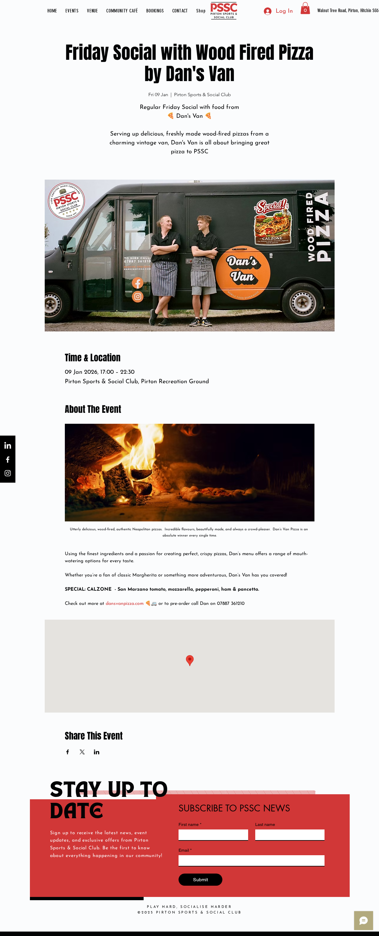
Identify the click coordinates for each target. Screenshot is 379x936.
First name (190, 824)
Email (185, 850)
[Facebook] (8, 459)
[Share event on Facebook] (67, 752)
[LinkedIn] (8, 446)
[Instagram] (8, 473)
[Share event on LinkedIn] (96, 752)
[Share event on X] (82, 752)
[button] (72, 11)
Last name (265, 824)
